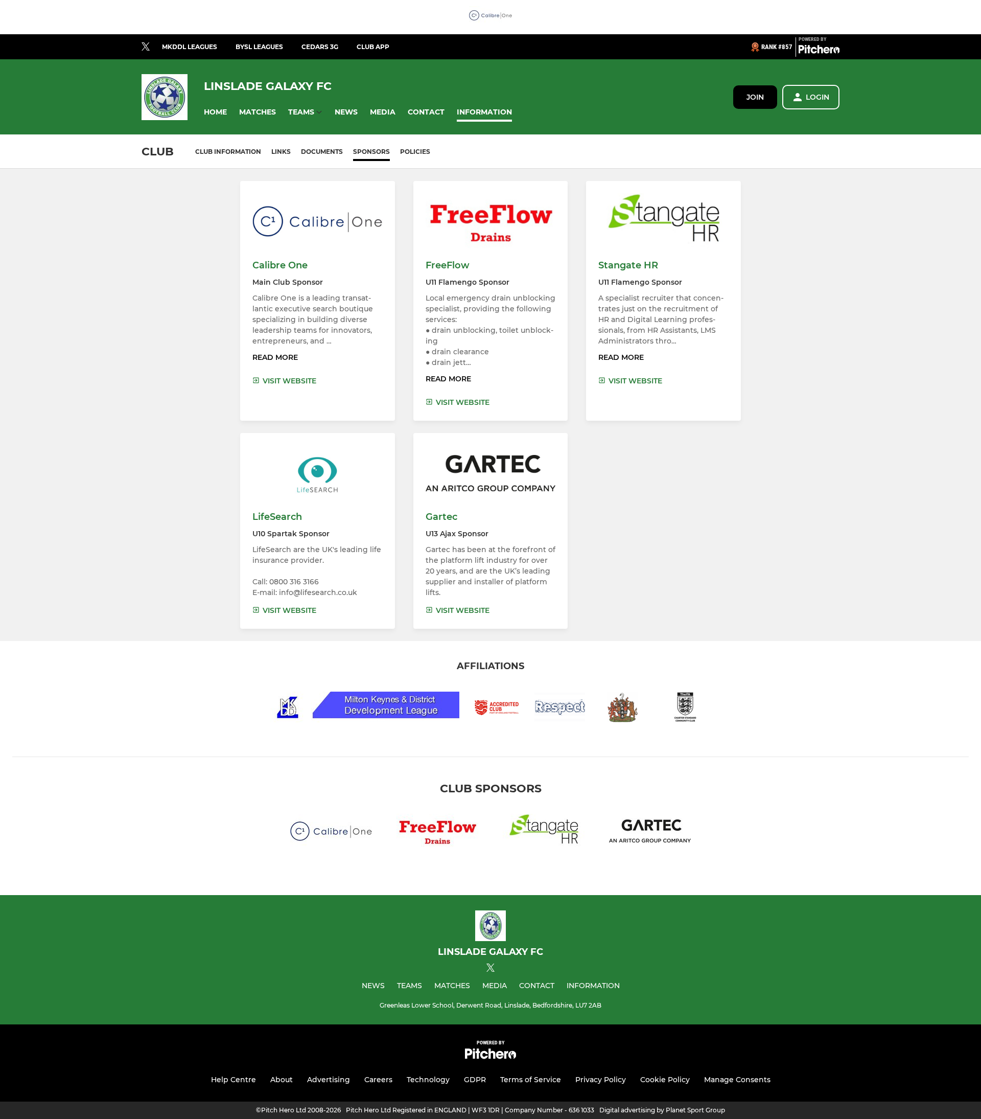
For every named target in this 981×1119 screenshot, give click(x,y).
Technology (428, 1079)
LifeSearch (277, 516)
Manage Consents (737, 1079)
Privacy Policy (600, 1079)
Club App (373, 47)
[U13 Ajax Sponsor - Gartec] (650, 833)
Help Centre (233, 1079)
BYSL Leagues (259, 47)
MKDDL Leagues (189, 47)
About (281, 1079)
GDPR (475, 1079)
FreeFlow (448, 265)
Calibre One (280, 265)
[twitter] (146, 47)
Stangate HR (628, 265)
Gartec (441, 516)
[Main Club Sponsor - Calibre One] (490, 17)
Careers (378, 1079)
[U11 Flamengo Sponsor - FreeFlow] (437, 833)
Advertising (328, 1079)
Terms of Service (530, 1079)
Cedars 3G (319, 47)
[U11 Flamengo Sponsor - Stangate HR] (544, 833)
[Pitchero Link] (819, 51)
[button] (215, 112)
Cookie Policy (665, 1079)
